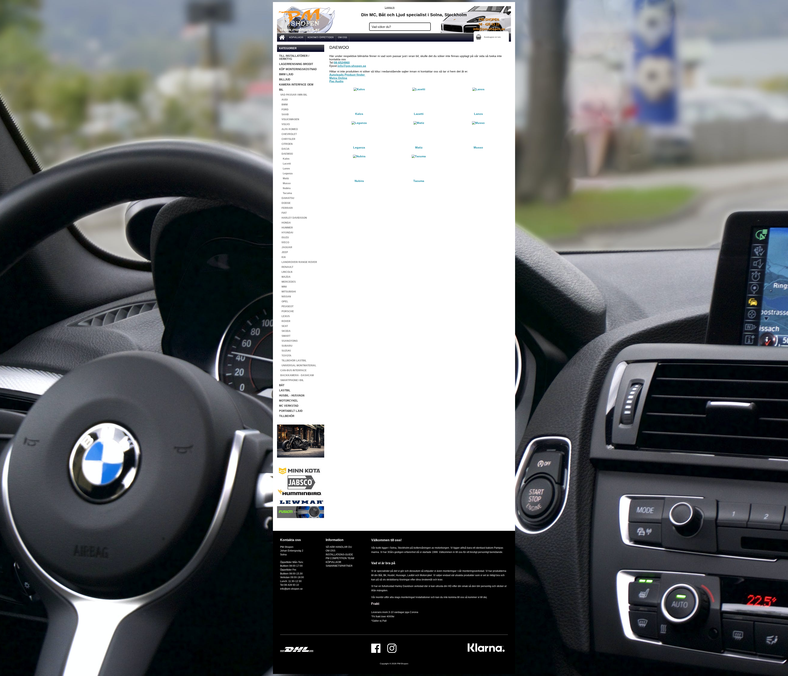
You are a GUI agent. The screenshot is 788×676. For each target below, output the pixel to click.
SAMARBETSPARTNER (339, 565)
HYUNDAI (286, 232)
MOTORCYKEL (288, 400)
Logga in (390, 7)
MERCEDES (287, 281)
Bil (384, 575)
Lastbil (411, 575)
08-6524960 (342, 62)
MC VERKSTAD (288, 405)
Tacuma (285, 193)
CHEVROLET (288, 134)
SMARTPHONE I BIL (291, 380)
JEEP (283, 252)
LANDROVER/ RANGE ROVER (298, 262)
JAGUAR (285, 247)
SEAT (283, 326)
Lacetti (285, 163)
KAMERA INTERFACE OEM (296, 84)
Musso (285, 183)
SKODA (285, 331)
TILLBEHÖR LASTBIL (292, 360)
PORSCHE (286, 311)
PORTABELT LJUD (290, 410)
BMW (283, 104)
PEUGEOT (286, 306)
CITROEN (286, 144)
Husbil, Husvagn (396, 575)
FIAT (283, 212)
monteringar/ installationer (415, 597)
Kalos (284, 158)
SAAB (284, 114)
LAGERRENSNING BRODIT (296, 64)
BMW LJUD (286, 74)
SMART (284, 336)
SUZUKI (285, 350)
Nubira (285, 188)
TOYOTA (285, 355)
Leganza (286, 173)
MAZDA (285, 276)
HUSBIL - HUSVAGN (291, 395)
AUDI (283, 99)
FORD (284, 109)
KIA (282, 257)
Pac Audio (336, 81)
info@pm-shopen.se (489, 29)
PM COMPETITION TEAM (340, 558)
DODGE (285, 203)
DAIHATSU (286, 198)
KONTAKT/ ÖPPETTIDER (321, 37)
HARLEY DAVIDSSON (293, 217)
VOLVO (284, 124)
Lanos (284, 168)
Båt (380, 575)
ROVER (284, 321)
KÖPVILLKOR (296, 37)
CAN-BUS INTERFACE (293, 370)
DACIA (284, 148)
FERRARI (286, 208)
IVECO (284, 242)
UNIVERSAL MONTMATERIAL (297, 365)
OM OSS (342, 37)
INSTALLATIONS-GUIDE (339, 554)
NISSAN (285, 296)
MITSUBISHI (287, 291)
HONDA (285, 222)
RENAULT (286, 267)
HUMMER (286, 227)
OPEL (283, 301)
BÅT (281, 385)
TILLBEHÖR (286, 416)
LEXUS (284, 316)
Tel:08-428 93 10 (289, 585)
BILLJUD (284, 79)
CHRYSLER (287, 139)
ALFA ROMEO (288, 129)
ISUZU (284, 237)
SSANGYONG (288, 340)
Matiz (284, 178)
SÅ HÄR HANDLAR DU (339, 547)
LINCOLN (285, 272)
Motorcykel (426, 575)
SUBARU (285, 345)
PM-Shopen (402, 663)
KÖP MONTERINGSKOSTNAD (298, 69)
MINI (283, 286)
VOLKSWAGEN (289, 119)
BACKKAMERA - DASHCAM (296, 375)
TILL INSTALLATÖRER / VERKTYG (294, 57)
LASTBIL (284, 390)
